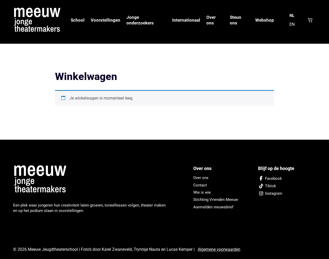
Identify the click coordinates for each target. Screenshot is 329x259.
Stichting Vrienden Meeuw (215, 199)
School (78, 20)
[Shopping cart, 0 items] (310, 20)
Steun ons (235, 20)
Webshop (264, 20)
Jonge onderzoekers (140, 20)
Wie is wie (202, 192)
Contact (200, 185)
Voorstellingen (105, 20)
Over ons (211, 20)
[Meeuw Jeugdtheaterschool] (43, 179)
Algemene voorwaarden (219, 249)
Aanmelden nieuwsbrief (213, 207)
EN (292, 24)
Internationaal (186, 20)
